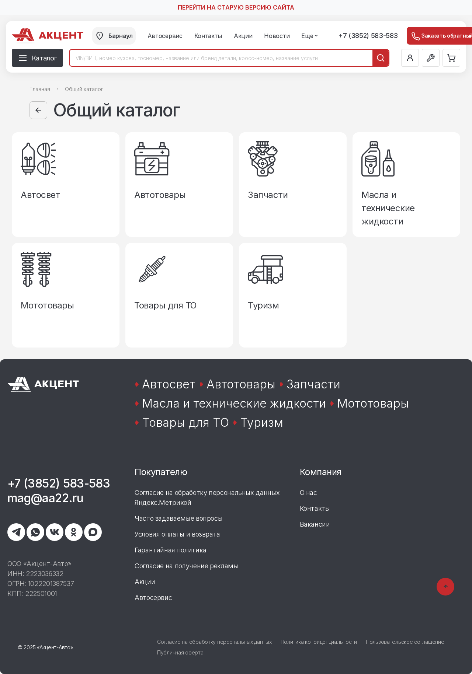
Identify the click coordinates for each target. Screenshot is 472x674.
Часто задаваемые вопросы (178, 518)
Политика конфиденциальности (319, 642)
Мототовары (373, 403)
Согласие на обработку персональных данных (214, 642)
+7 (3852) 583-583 (368, 35)
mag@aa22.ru (45, 498)
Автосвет (168, 384)
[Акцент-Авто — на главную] (47, 35)
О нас (308, 492)
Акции (145, 582)
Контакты (315, 508)
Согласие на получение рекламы (186, 566)
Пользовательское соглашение (405, 642)
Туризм (261, 422)
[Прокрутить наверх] (445, 587)
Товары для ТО (185, 422)
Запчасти (313, 384)
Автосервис (153, 597)
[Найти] (380, 58)
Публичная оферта (180, 652)
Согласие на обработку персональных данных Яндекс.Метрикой (207, 497)
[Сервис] (431, 58)
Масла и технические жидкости (234, 403)
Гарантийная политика (170, 550)
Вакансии (315, 524)
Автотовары (240, 384)
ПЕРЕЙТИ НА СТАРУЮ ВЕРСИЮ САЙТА (236, 7)
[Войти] (410, 58)
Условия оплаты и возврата (177, 534)
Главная (40, 89)
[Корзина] (451, 58)
